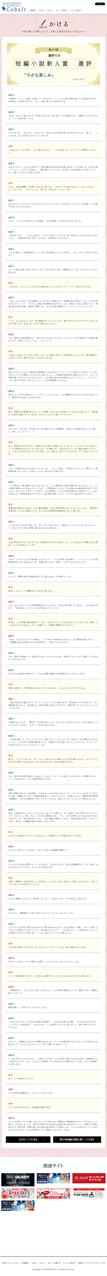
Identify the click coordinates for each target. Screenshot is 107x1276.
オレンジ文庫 (60, 10)
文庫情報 (32, 10)
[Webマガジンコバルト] (14, 7)
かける (49, 10)
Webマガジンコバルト (10, 1263)
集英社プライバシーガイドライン (90, 1263)
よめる (41, 10)
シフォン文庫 (74, 10)
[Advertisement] (31, 1233)
